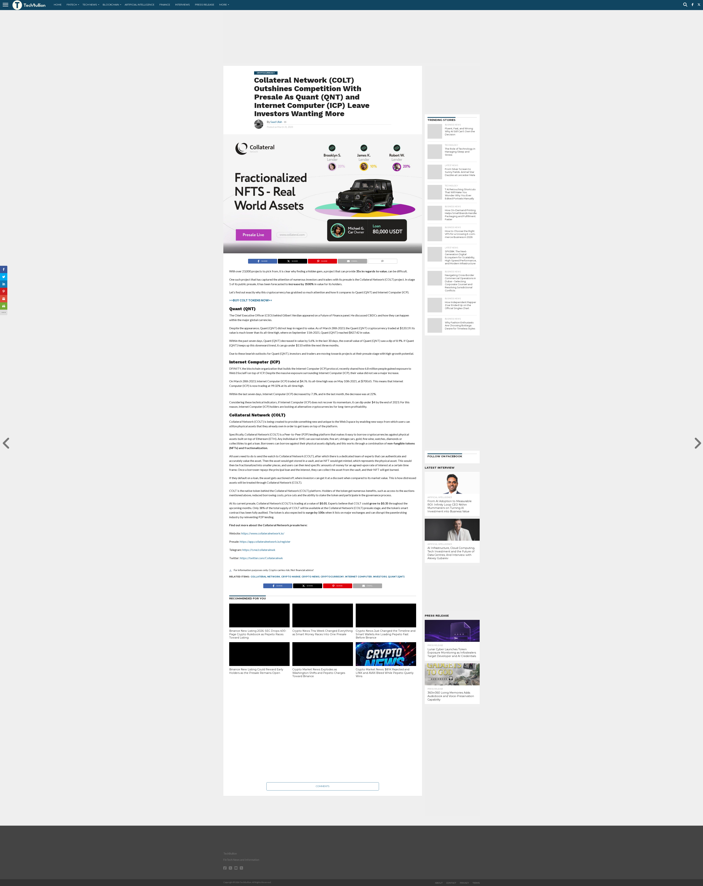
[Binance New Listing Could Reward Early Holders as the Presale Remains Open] (259, 660)
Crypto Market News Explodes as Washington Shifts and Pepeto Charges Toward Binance (318, 673)
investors (380, 576)
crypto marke (290, 576)
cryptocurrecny (332, 576)
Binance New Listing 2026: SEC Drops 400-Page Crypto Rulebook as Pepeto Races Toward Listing (258, 634)
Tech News (90, 4)
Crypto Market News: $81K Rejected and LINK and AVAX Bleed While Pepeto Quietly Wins (385, 673)
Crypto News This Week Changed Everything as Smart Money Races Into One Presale (322, 632)
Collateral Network (265, 576)
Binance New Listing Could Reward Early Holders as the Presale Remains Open (256, 671)
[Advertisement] (351, 37)
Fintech (72, 4)
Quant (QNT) (396, 576)
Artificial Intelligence (139, 4)
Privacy (464, 883)
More (223, 4)
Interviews (182, 4)
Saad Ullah (276, 121)
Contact (451, 883)
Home (58, 4)
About (439, 883)
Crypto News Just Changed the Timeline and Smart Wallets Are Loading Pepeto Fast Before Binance (385, 634)
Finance (164, 4)
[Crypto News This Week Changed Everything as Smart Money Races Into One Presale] (322, 622)
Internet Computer (358, 576)
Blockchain (111, 4)
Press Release (204, 4)
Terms (476, 883)
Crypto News (310, 576)
